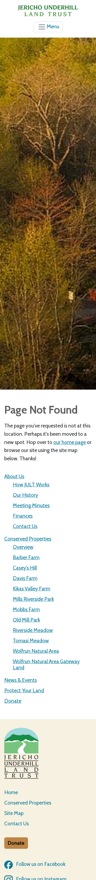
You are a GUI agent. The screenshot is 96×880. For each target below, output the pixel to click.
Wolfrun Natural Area (36, 651)
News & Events (20, 680)
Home (11, 792)
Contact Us (25, 526)
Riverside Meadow (33, 630)
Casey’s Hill (25, 568)
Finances (23, 516)
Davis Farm (25, 578)
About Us (14, 476)
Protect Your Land (24, 690)
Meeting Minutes (31, 505)
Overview (23, 547)
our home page (69, 442)
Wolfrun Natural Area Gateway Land (46, 664)
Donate (12, 701)
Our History (25, 495)
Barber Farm (26, 557)
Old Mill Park (26, 620)
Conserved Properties (27, 538)
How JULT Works (31, 484)
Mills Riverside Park (33, 599)
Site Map (13, 813)
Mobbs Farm (26, 609)
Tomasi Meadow (31, 640)
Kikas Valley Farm (31, 588)
